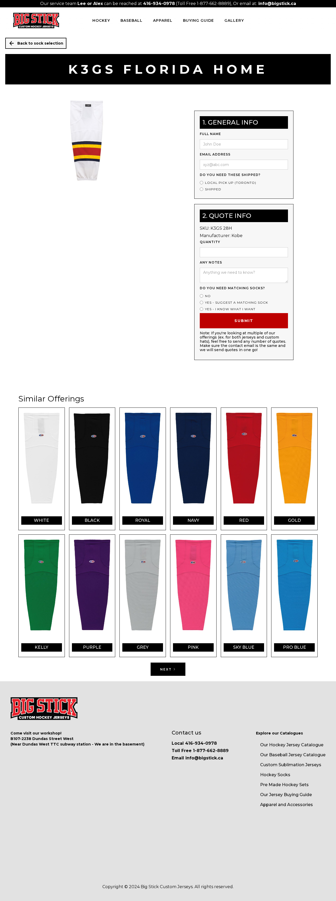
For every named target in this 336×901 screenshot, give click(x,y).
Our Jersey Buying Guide (286, 794)
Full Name (210, 134)
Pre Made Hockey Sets (284, 784)
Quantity (210, 242)
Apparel (162, 20)
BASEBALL (131, 20)
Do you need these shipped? (230, 175)
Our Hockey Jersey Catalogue (291, 744)
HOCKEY (101, 20)
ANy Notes (211, 262)
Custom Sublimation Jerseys (290, 764)
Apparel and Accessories (286, 804)
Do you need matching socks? (232, 288)
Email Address (215, 154)
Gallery (234, 20)
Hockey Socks (275, 774)
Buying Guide (198, 20)
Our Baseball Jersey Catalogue (293, 754)
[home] (36, 20)
